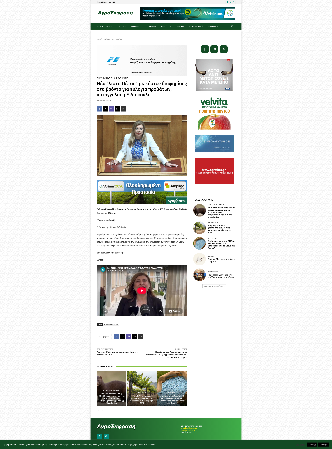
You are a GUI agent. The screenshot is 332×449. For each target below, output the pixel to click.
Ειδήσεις (107, 39)
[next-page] (102, 410)
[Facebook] (227, 2)
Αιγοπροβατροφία (119, 78)
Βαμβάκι (211, 256)
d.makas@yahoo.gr (189, 428)
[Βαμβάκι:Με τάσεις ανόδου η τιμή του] (199, 259)
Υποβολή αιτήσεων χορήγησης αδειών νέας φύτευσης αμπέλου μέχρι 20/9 (142, 399)
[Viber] (111, 109)
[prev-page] (98, 410)
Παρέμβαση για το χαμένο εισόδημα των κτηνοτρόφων (221, 276)
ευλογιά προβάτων (111, 324)
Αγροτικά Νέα (117, 39)
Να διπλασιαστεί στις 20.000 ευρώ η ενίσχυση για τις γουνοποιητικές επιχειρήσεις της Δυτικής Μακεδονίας (112, 398)
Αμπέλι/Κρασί (142, 393)
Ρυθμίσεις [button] (300, 444)
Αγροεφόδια (171, 393)
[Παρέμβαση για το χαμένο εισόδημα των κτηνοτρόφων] (199, 275)
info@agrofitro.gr (188, 430)
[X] (233, 2)
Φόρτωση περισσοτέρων (213, 286)
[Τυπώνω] (123, 109)
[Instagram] (230, 2)
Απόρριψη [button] (323, 444)
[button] (232, 26)
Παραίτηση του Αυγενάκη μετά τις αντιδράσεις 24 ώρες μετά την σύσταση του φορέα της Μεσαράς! (166, 355)
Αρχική (99, 39)
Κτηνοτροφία (213, 272)
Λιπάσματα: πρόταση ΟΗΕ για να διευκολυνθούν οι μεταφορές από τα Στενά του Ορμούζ (172, 399)
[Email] (117, 109)
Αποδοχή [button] (312, 444)
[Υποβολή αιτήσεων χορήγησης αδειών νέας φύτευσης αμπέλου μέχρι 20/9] (142, 388)
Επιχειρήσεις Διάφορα (111, 390)
